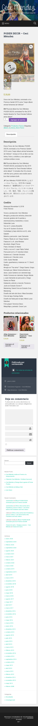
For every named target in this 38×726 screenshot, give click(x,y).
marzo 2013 (9, 671)
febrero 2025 (10, 545)
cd (9, 128)
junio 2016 (9, 617)
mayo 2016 (9, 620)
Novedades (9, 697)
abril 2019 (9, 575)
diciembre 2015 (11, 629)
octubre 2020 (10, 563)
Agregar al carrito (18, 120)
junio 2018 (9, 590)
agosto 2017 (10, 599)
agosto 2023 (10, 551)
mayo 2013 (9, 665)
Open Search (34, 23)
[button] (31, 47)
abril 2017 (9, 605)
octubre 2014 (10, 656)
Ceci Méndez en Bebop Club (14, 487)
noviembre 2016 (11, 614)
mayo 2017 (9, 602)
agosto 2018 (10, 587)
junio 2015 (9, 641)
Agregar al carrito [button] (9, 345)
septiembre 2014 (11, 659)
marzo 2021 (9, 557)
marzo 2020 (9, 566)
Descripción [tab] (11, 134)
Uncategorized (10, 700)
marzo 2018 (9, 596)
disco (13, 128)
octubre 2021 (10, 554)
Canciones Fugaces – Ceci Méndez (19, 387)
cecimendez (9, 500)
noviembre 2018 (11, 584)
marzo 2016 (9, 623)
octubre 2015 (10, 632)
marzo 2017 (9, 608)
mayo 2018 (9, 593)
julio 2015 (9, 638)
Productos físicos (17, 126)
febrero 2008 (10, 686)
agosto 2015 (10, 635)
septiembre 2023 (11, 547)
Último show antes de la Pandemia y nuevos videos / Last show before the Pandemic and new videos (17, 507)
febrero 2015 (10, 650)
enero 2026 (9, 538)
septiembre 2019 (11, 572)
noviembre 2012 (11, 680)
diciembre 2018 (11, 581)
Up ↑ (19, 722)
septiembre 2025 (11, 541)
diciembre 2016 (11, 611)
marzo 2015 (9, 647)
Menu (7, 23)
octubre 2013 (10, 662)
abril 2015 (9, 644)
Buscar (7, 460)
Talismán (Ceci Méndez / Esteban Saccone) (19, 479)
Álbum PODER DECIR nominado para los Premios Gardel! (17, 501)
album (6, 128)
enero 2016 (9, 626)
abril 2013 (9, 668)
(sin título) (9, 490)
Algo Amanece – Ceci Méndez (17, 390)
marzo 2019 (9, 578)
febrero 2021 (10, 560)
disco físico (20, 128)
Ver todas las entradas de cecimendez (22, 371)
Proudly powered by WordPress (18, 717)
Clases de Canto (18, 526)
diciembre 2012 (11, 677)
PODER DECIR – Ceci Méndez (16, 35)
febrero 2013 (10, 674)
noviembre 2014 (11, 653)
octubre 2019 (10, 569)
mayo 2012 (9, 683)
